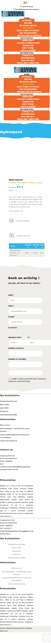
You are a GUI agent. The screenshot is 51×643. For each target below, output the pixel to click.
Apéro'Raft (4, 408)
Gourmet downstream (8, 401)
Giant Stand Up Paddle (8, 415)
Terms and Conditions (8, 441)
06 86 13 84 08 (13, 469)
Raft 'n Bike (4, 404)
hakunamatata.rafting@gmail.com (19, 531)
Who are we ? (5, 425)
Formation (4, 411)
